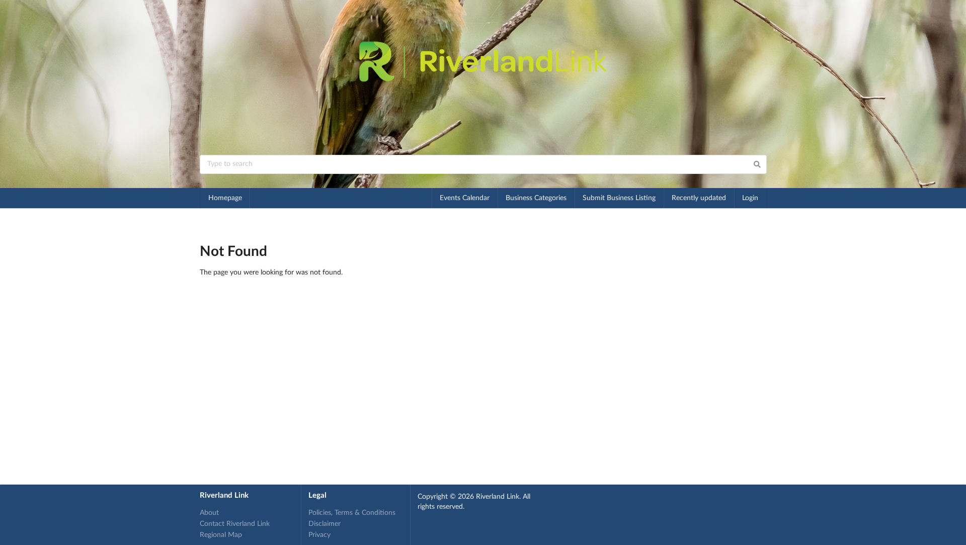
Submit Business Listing (619, 198)
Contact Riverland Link (235, 523)
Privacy (319, 534)
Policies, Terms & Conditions (351, 512)
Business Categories (536, 198)
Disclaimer (324, 523)
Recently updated (699, 198)
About (209, 512)
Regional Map (221, 534)
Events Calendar (465, 198)
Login (750, 198)
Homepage (225, 198)
